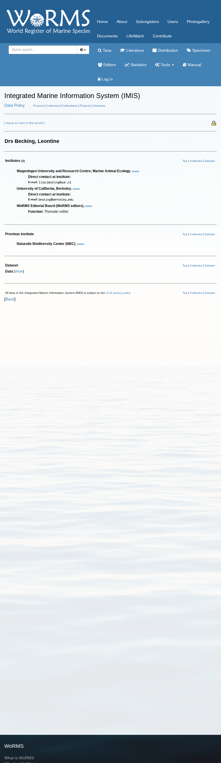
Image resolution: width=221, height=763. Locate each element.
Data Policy (14, 105)
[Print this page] (214, 122)
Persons (38, 105)
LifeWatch (135, 36)
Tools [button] (165, 64)
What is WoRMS (19, 758)
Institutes (53, 105)
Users (172, 21)
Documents (107, 36)
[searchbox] (41, 50)
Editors (109, 64)
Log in (106, 79)
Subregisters (147, 21)
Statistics (137, 64)
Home (102, 21)
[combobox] (43, 49)
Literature (134, 50)
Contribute (162, 36)
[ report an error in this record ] (24, 122)
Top (184, 160)
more (135, 171)
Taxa (106, 50)
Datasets (99, 105)
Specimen (200, 50)
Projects (85, 105)
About (122, 21)
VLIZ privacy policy (118, 292)
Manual (193, 64)
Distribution (167, 50)
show (19, 271)
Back (9, 299)
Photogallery (198, 21)
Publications (69, 105)
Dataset (210, 160)
